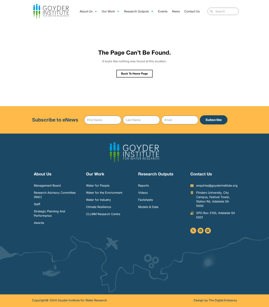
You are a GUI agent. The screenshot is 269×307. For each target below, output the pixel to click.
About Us (42, 174)
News (176, 11)
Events (163, 11)
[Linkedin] (200, 231)
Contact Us (192, 11)
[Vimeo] (208, 231)
